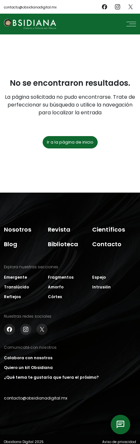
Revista (59, 229)
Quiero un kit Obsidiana (28, 367)
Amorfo (55, 287)
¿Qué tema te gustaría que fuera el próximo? (51, 377)
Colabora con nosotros (28, 358)
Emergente (15, 277)
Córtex (55, 296)
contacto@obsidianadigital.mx (30, 7)
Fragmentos (61, 277)
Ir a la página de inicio (70, 142)
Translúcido (16, 287)
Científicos (108, 229)
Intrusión (101, 287)
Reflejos (12, 296)
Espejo (99, 277)
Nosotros (17, 229)
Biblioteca (63, 244)
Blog (10, 244)
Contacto (106, 244)
